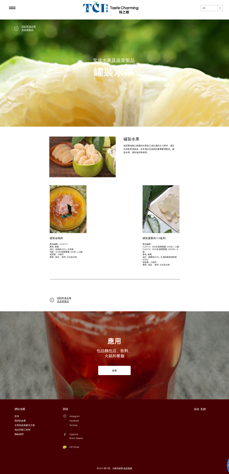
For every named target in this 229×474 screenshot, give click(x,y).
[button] (12, 8)
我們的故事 (20, 420)
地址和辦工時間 (22, 429)
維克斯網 (128, 468)
